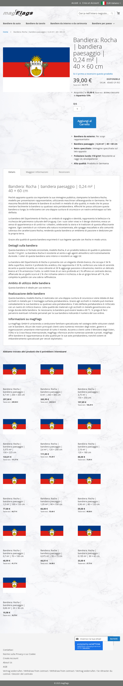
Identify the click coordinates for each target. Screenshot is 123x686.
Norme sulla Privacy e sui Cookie (19, 654)
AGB (5, 666)
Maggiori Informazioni (37, 172)
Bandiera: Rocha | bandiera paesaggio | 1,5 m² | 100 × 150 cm (14, 501)
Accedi (75, 3)
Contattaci (8, 649)
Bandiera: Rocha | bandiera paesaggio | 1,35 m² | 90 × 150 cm (51, 501)
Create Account (10, 658)
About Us (7, 662)
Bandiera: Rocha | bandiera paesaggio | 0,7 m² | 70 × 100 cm (14, 553)
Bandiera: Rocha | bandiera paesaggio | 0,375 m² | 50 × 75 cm (51, 553)
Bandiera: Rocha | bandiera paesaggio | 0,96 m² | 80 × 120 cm (89, 501)
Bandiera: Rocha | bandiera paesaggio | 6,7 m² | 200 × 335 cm (14, 392)
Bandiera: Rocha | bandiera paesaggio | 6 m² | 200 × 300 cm (51, 392)
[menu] (61, 23)
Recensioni (64, 172)
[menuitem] (11, 23)
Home (5, 32)
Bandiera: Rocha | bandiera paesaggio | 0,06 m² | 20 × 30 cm (14, 605)
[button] (111, 3)
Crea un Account (90, 3)
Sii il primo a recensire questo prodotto (93, 73)
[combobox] (96, 13)
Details (11, 172)
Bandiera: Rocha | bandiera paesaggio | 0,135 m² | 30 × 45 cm (89, 553)
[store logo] (18, 13)
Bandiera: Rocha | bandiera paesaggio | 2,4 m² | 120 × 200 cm (51, 446)
